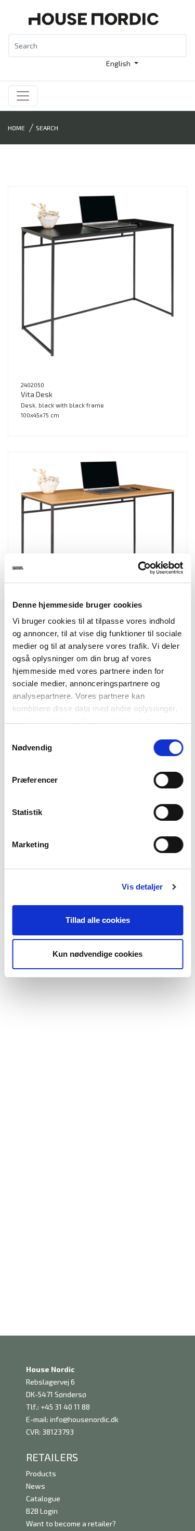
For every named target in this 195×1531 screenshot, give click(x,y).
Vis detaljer (142, 886)
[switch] (168, 780)
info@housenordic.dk (84, 1419)
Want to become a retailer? (71, 1523)
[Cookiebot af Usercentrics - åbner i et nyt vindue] (139, 568)
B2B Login (42, 1511)
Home (16, 127)
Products (41, 1473)
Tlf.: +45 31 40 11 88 (58, 1406)
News (35, 1485)
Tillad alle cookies (98, 920)
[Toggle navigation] (22, 95)
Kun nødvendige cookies (97, 953)
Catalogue (43, 1498)
